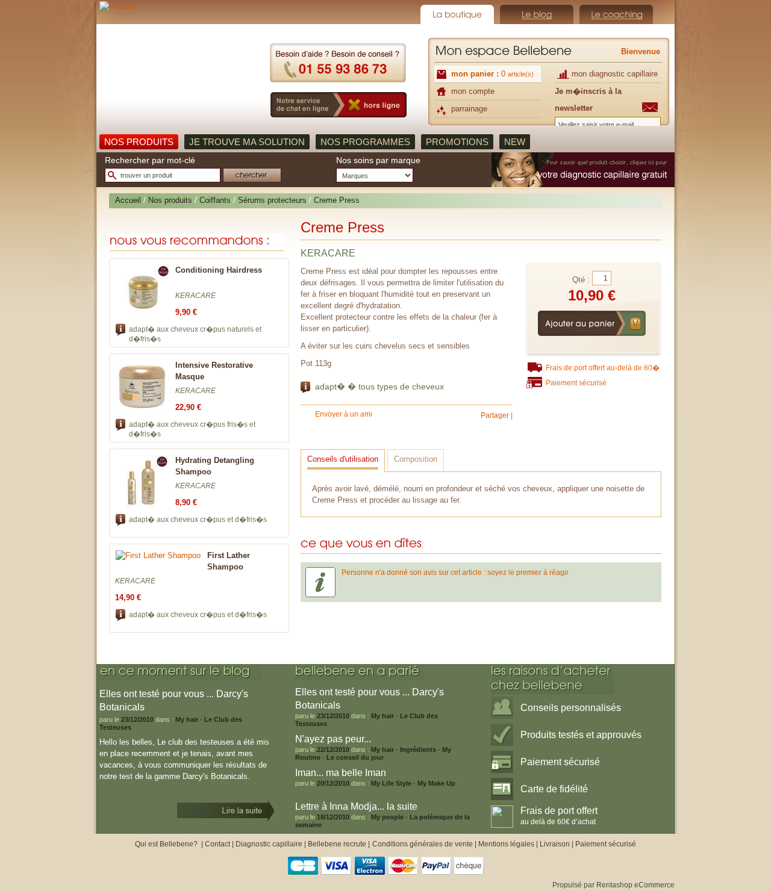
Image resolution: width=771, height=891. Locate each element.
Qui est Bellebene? (167, 844)
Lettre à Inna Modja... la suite (356, 806)
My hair (186, 719)
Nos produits (170, 200)
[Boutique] (457, 14)
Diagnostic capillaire (269, 844)
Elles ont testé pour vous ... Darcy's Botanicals (369, 698)
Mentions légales (506, 844)
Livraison (555, 844)
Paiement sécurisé (576, 383)
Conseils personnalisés (570, 708)
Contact (217, 844)
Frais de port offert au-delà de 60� (603, 368)
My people (387, 817)
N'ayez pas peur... (333, 739)
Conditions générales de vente (422, 844)
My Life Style (391, 783)
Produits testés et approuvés (580, 735)
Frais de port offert (559, 816)
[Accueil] (180, 65)
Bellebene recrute (337, 844)
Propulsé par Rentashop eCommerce (613, 885)
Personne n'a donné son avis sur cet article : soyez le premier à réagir (455, 572)
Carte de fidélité (554, 789)
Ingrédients (418, 749)
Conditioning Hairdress (218, 270)
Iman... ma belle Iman (340, 773)
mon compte (473, 91)
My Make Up (436, 783)
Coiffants (215, 200)
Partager (495, 415)
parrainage (469, 108)
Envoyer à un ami (343, 414)
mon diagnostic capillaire (615, 73)
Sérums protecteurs (272, 200)
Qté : (581, 279)
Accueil (128, 200)
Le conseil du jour (355, 757)
